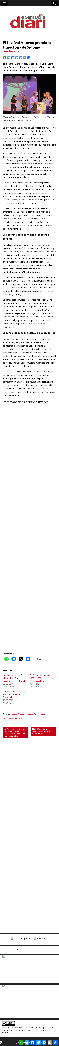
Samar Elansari (9, 51)
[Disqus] (29, 780)
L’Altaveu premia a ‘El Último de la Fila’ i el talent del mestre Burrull (14, 678)
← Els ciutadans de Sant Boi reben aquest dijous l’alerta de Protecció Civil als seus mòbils (15, 732)
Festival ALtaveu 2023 (36, 714)
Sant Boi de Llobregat (13, 718)
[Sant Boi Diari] (29, 19)
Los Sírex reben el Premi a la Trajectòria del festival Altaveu (14, 694)
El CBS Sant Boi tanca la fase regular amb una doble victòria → (42, 731)
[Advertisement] (29, 529)
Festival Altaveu (17, 714)
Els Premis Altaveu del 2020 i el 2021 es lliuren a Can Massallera (41, 678)
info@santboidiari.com (21, 949)
